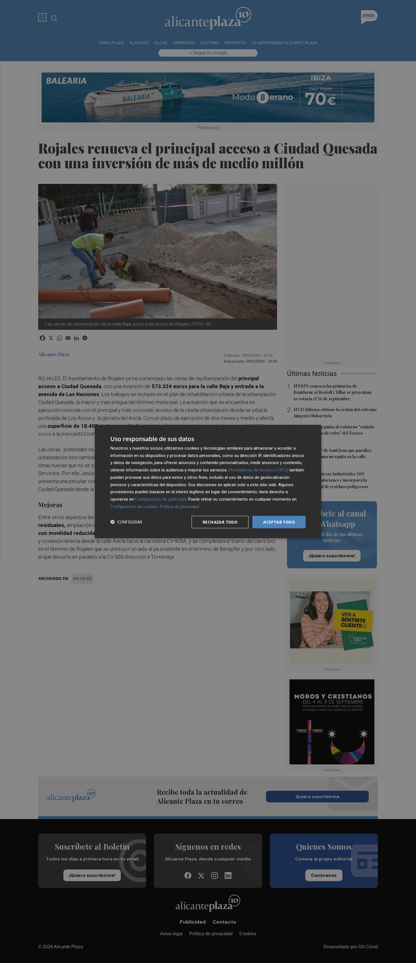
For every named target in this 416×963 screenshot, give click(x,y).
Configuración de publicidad (160, 499)
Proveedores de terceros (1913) (258, 470)
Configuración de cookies (134, 506)
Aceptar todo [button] (279, 521)
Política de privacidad (179, 506)
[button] (126, 522)
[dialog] (208, 481)
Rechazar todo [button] (220, 521)
